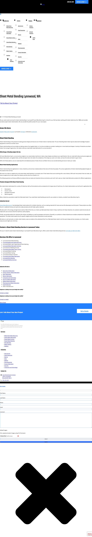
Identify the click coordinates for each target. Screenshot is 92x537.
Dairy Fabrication (7, 274)
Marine (19, 35)
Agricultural (20, 26)
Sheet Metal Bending (10, 42)
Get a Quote (3, 302)
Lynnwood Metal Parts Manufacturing (12, 242)
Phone (1, 402)
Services (7, 21)
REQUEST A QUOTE (81, 2)
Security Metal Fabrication (9, 279)
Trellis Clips (34, 38)
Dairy (19, 39)
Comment (2, 412)
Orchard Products (31, 32)
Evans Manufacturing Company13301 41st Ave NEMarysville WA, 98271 (9, 376)
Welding (8, 55)
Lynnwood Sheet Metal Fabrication (11, 256)
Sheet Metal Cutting (10, 38)
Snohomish (34, 132)
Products (30, 21)
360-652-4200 (70, 2)
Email (1, 407)
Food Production (21, 30)
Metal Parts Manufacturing (9, 26)
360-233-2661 (5, 380)
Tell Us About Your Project (9, 103)
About (4, 21)
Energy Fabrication (22, 52)
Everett (12, 132)
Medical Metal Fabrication (9, 281)
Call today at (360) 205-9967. (73, 231)
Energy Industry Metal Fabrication (11, 272)
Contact (39, 21)
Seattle (2, 132)
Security (20, 57)
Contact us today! (4, 293)
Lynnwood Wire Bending (9, 258)
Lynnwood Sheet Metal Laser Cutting (12, 249)
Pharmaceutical (21, 48)
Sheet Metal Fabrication (9, 32)
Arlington (23, 132)
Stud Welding (12, 60)
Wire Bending (9, 46)
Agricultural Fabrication (8, 271)
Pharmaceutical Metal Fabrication (11, 283)
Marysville (6, 132)
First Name (2, 393)
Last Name (2, 398)
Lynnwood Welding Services (9, 260)
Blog (37, 21)
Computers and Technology (21, 62)
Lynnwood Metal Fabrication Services (12, 246)
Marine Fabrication (7, 276)
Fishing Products (31, 26)
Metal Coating (9, 51)
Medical (19, 43)
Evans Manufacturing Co (6, 205)
